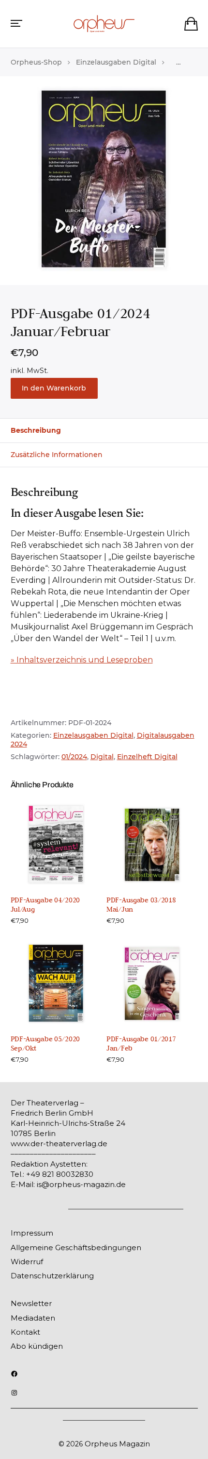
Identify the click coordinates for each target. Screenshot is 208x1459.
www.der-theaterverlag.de (59, 1143)
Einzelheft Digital (147, 756)
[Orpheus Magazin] (104, 24)
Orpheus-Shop (36, 62)
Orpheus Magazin (117, 1443)
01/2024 (74, 756)
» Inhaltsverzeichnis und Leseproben (82, 659)
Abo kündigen (37, 1346)
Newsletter (31, 1303)
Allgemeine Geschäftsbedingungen (76, 1247)
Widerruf (27, 1261)
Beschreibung (36, 430)
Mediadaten (33, 1318)
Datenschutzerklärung (52, 1275)
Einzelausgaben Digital (116, 62)
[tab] (104, 430)
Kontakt (25, 1332)
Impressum (32, 1233)
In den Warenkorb (54, 388)
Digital (102, 756)
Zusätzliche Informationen (57, 454)
